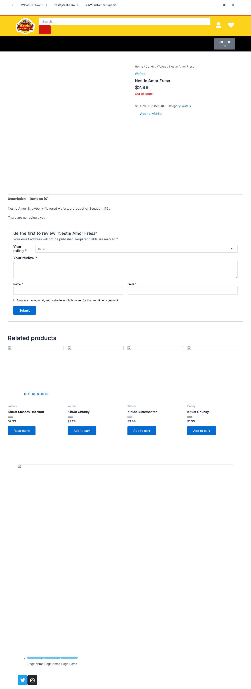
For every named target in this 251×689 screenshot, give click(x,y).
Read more (22, 431)
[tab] (17, 198)
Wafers (161, 66)
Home (139, 66)
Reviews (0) (39, 199)
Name (18, 284)
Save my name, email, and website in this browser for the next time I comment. (68, 300)
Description (17, 199)
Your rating (20, 249)
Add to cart (82, 431)
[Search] (45, 29)
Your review (25, 258)
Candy (150, 66)
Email (132, 284)
